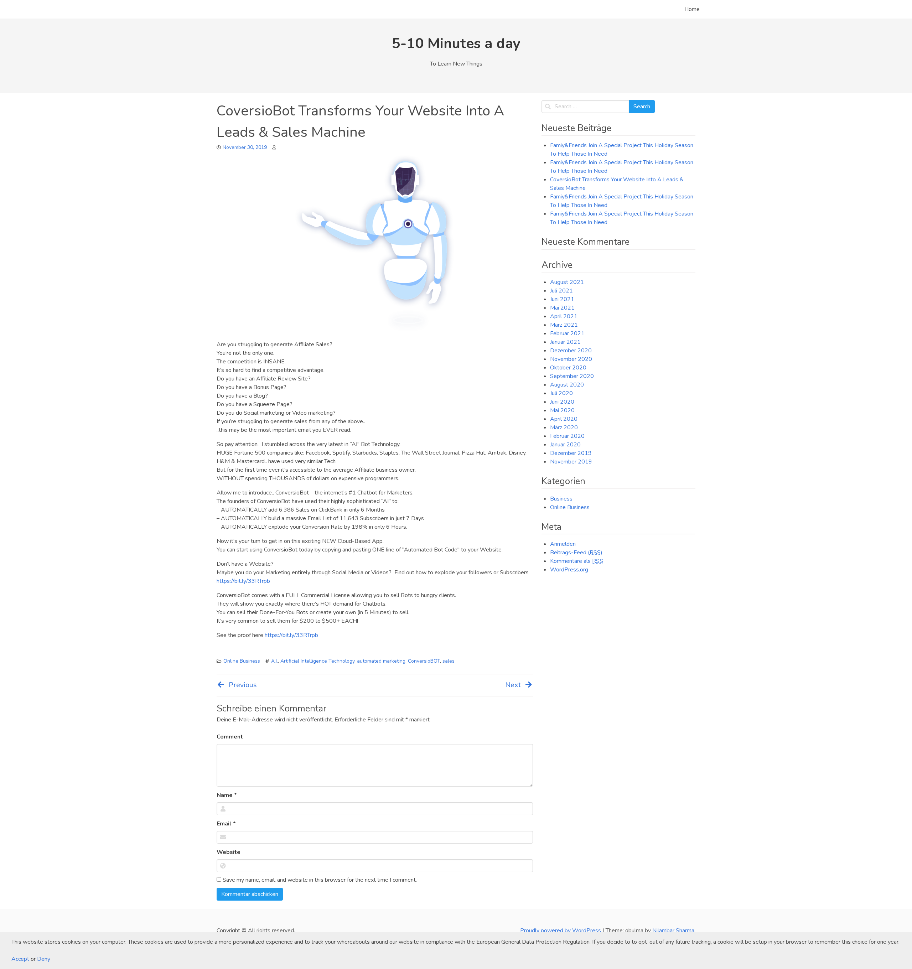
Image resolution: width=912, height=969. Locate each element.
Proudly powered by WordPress (561, 930)
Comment (230, 737)
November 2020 (571, 359)
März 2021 (564, 325)
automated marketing (381, 661)
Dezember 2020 (571, 350)
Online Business (241, 661)
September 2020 (572, 376)
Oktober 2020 (568, 368)
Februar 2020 (567, 436)
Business (561, 499)
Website (228, 852)
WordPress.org (569, 570)
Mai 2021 (562, 308)
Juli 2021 (561, 291)
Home (692, 9)
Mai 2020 (562, 410)
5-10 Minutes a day (456, 43)
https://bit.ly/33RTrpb (243, 581)
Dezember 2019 (571, 453)
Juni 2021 (562, 299)
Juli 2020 (561, 393)
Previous (243, 685)
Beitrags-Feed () (576, 552)
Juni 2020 (562, 402)
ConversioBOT (424, 661)
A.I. (274, 661)
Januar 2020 (565, 445)
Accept (20, 959)
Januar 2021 (565, 342)
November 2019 (571, 462)
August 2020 (567, 385)
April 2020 (563, 419)
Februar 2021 (567, 333)
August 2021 (567, 282)
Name (227, 795)
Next (513, 685)
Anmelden (563, 544)
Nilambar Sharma (673, 930)
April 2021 (563, 316)
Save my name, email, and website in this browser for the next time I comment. (319, 880)
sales (448, 661)
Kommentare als (576, 561)
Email (226, 824)
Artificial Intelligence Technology (317, 661)
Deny (43, 959)
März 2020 (564, 427)
